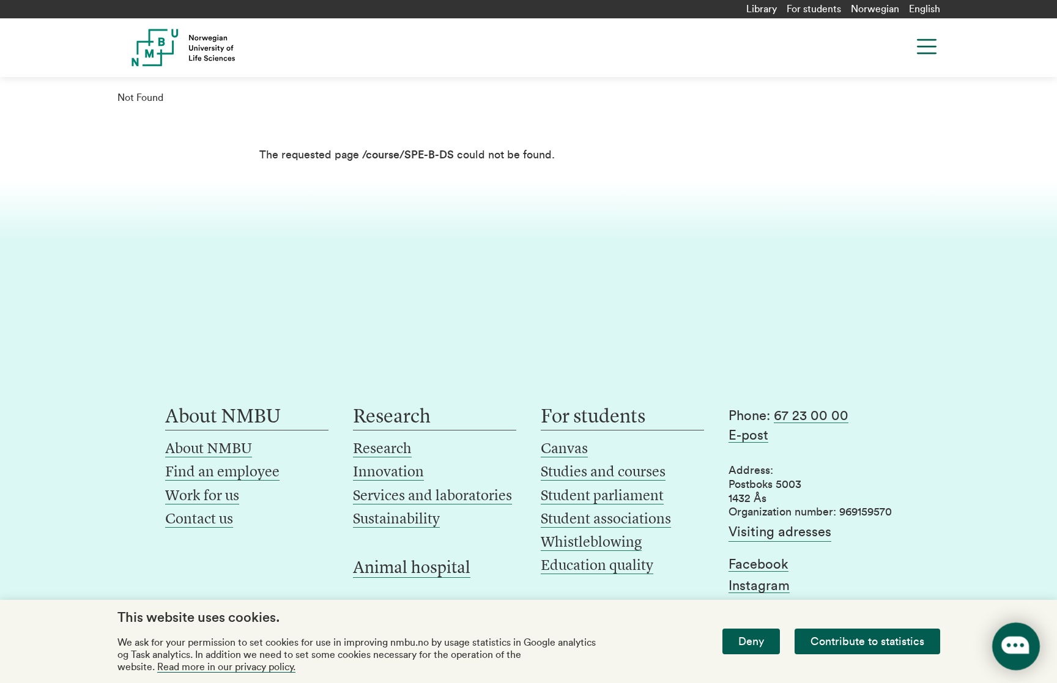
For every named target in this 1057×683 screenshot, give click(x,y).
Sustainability (396, 519)
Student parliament (602, 496)
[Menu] (926, 46)
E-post (748, 435)
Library (761, 9)
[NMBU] (211, 47)
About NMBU (208, 449)
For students (814, 9)
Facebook (758, 564)
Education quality (597, 566)
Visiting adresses (780, 532)
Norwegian (875, 9)
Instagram (759, 586)
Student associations (606, 519)
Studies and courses (603, 472)
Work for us (202, 496)
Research (382, 449)
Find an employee (222, 472)
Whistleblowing (591, 543)
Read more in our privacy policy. (226, 667)
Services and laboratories (432, 496)
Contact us (199, 519)
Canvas (564, 449)
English (924, 9)
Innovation (388, 472)
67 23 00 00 (811, 416)
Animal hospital (411, 568)
